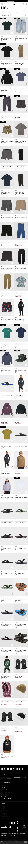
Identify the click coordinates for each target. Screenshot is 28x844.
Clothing (15, 12)
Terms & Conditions (17, 777)
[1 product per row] (23, 15)
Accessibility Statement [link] (6, 837)
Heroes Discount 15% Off (6, 798)
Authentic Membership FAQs (7, 792)
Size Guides (3, 810)
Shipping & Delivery (5, 787)
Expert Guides (4, 814)
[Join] (25, 775)
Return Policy (4, 789)
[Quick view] (12, 33)
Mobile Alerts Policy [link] (21, 833)
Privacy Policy (9, 778)
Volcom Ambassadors (5, 815)
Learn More (3, 842)
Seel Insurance (4, 794)
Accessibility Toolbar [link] (16, 837)
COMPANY (3, 803)
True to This (3, 812)
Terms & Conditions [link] (12, 833)
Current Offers (4, 796)
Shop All (2, 12)
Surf (19, 12)
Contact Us (3, 785)
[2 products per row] (25, 15)
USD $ (3, 826)
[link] (17, 821)
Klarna (2, 790)
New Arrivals (8, 12)
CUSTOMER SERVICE (5, 782)
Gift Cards (3, 808)
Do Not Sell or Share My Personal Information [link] (10, 835)
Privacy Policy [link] (4, 833)
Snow (22, 12)
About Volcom (4, 806)
